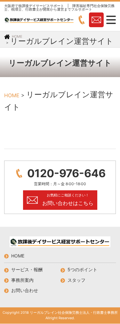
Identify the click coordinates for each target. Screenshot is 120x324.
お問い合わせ (24, 290)
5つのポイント (82, 269)
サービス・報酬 (27, 269)
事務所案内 (22, 280)
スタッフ (76, 280)
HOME (17, 255)
